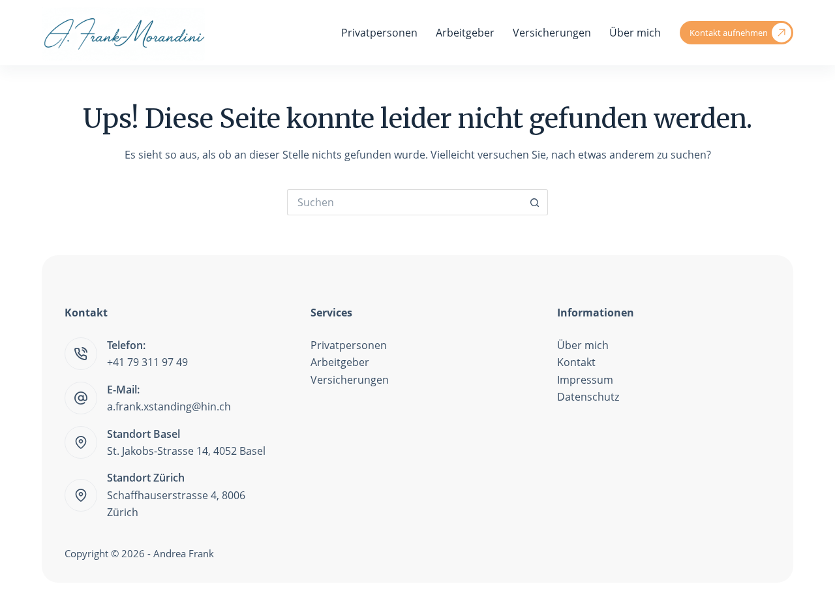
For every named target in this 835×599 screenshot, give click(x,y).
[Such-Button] (535, 202)
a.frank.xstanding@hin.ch (169, 406)
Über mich (635, 32)
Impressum (585, 380)
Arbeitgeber (465, 32)
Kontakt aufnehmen (729, 32)
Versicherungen (552, 32)
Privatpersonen (379, 32)
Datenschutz (588, 397)
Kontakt (576, 362)
